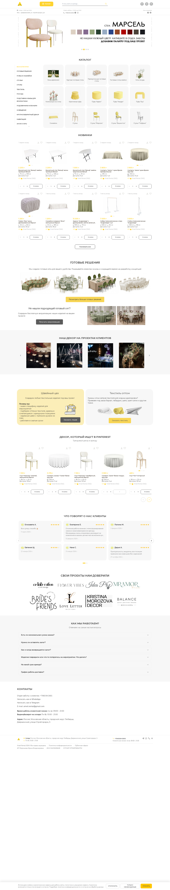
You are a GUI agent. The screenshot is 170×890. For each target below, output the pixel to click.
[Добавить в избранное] (41, 142)
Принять (146, 886)
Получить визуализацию (49, 322)
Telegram (36, 703)
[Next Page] (149, 355)
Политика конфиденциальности (60, 745)
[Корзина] (146, 4)
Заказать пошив (70, 420)
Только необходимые (130, 886)
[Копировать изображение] (38, 142)
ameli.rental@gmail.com (34, 706)
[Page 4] (88, 49)
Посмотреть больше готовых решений (85, 299)
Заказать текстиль (120, 420)
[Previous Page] (21, 355)
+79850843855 (69, 13)
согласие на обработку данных (93, 887)
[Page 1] (82, 49)
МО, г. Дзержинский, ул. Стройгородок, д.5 (31, 12)
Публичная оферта (81, 745)
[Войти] (151, 4)
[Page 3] (86, 49)
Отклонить (112, 886)
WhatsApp (36, 699)
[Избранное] (142, 4)
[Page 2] (84, 49)
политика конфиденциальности (69, 887)
